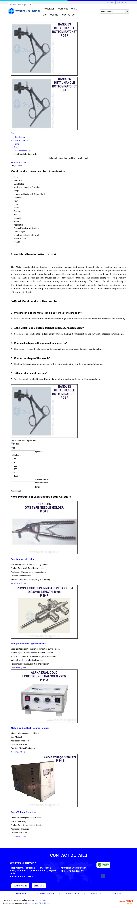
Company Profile (67, 9)
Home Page (48, 9)
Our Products (50, 15)
